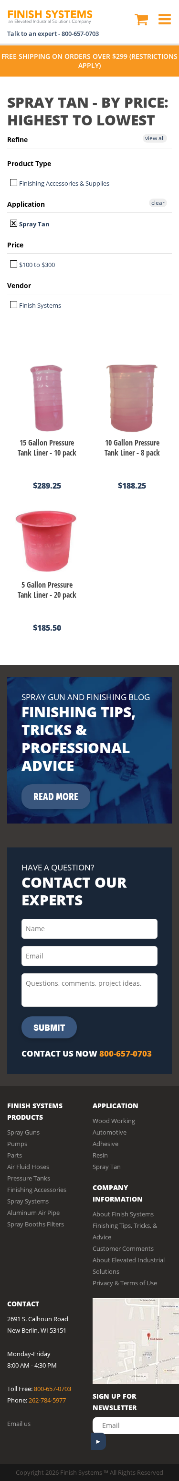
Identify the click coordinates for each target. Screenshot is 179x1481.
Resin (100, 1155)
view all (155, 138)
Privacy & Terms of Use (125, 1283)
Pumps (17, 1143)
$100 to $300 (36, 264)
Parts (14, 1155)
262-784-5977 (47, 1400)
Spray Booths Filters (35, 1224)
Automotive (109, 1132)
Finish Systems (39, 305)
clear (158, 203)
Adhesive (105, 1143)
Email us (19, 1423)
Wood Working (114, 1120)
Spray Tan (34, 224)
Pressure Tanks (28, 1178)
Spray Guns (23, 1132)
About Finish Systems (123, 1214)
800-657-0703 (80, 33)
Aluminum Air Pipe (33, 1212)
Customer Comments (123, 1248)
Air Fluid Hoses (28, 1166)
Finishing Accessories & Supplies (63, 183)
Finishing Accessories (36, 1189)
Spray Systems (28, 1201)
